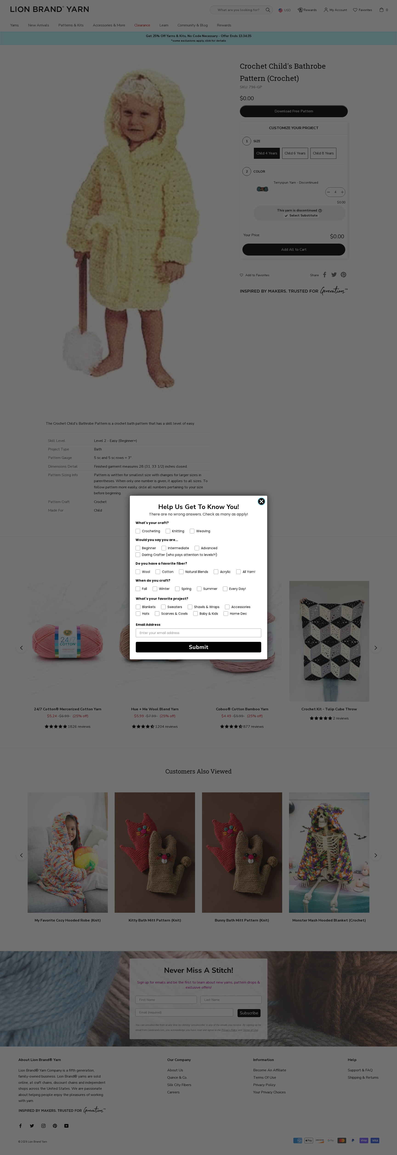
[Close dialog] (261, 501)
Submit (198, 647)
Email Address (148, 624)
